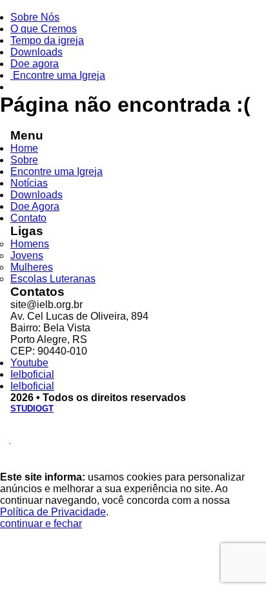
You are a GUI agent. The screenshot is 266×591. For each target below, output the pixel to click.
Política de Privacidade (53, 511)
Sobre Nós (34, 17)
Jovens (26, 255)
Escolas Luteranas (53, 278)
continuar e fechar (41, 523)
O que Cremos (43, 28)
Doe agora (34, 63)
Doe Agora (34, 206)
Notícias (29, 183)
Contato (28, 218)
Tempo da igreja (47, 40)
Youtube (29, 362)
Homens (29, 243)
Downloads (36, 52)
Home (24, 148)
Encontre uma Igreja (57, 75)
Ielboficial (32, 374)
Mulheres (31, 267)
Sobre (24, 159)
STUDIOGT (32, 408)
